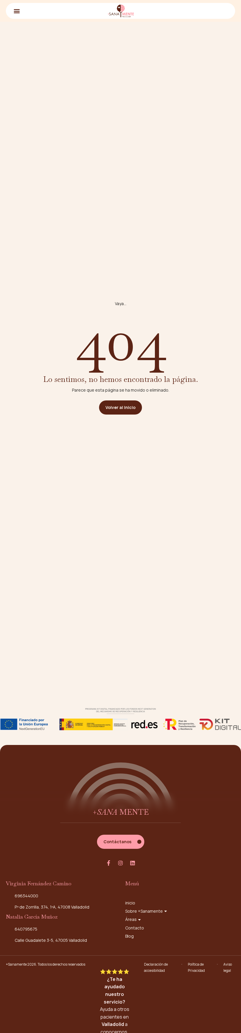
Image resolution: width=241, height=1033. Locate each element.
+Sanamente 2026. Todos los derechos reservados (45, 964)
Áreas (131, 919)
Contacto (134, 928)
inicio (130, 903)
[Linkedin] (132, 863)
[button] (16, 11)
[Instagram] (120, 863)
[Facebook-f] (108, 863)
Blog (129, 936)
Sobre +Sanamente (144, 911)
